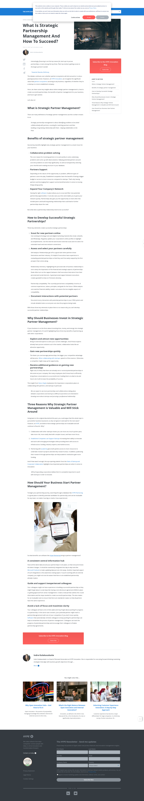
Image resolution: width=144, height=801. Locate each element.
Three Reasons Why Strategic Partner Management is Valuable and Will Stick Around (105, 104)
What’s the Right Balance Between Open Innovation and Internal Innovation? (72, 707)
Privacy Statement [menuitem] (29, 771)
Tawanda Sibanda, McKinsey (40, 72)
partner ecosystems (40, 81)
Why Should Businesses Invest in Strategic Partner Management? (104, 98)
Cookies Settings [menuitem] (28, 779)
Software (30, 618)
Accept (89, 17)
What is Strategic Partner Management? (103, 84)
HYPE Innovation (56, 79)
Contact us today (28, 753)
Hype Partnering (55, 555)
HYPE (37, 423)
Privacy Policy (92, 8)
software (44, 193)
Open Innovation (29, 20)
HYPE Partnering (77, 493)
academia (44, 449)
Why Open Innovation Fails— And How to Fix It (38, 706)
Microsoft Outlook (33, 570)
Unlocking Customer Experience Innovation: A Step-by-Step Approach (105, 707)
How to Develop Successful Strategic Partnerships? (102, 92)
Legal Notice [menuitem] (27, 775)
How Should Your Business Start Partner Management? (103, 109)
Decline (102, 17)
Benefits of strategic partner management (104, 87)
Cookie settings (75, 17)
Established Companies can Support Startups (45, 438)
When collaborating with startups (49, 358)
